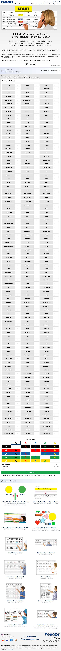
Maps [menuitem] (54, 3)
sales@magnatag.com (31, 639)
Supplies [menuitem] (40, 3)
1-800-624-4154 (31, 636)
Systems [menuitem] (25, 3)
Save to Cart (32, 472)
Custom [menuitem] (58, 3)
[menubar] (37, 3)
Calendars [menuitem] (46, 3)
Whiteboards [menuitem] (17, 3)
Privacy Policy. (10, 649)
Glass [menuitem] (50, 3)
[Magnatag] (52, 634)
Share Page (32, 64)
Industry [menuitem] (34, 3)
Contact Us (27, 77)
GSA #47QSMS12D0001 (7, 637)
